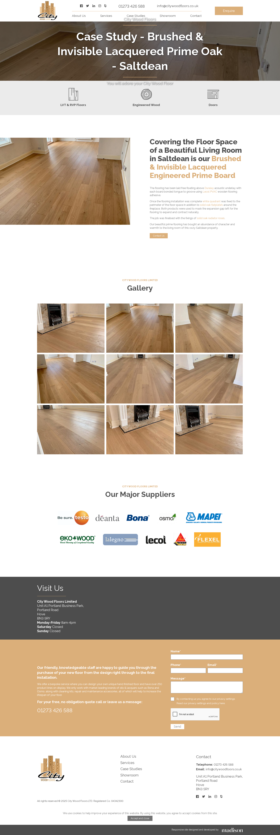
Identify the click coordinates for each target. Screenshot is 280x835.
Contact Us (158, 235)
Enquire (229, 11)
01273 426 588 (131, 6)
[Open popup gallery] (71, 328)
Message (178, 678)
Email (212, 665)
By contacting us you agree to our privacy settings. (206, 698)
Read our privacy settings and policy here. (201, 703)
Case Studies (136, 15)
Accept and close (140, 818)
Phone (176, 665)
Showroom (168, 15)
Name (176, 651)
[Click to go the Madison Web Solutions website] (232, 829)
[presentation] (195, 714)
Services (106, 15)
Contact (196, 15)
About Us (79, 15)
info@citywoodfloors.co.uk (177, 6)
